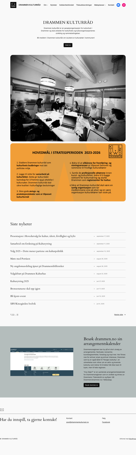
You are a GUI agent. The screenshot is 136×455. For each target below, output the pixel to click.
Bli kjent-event (18, 296)
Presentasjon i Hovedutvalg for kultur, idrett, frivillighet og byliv (43, 236)
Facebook (106, 422)
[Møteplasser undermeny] (105, 4)
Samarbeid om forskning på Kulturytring (31, 243)
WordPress (132, 439)
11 (17, 315)
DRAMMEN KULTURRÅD (30, 5)
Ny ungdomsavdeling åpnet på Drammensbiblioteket (37, 266)
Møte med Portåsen (20, 258)
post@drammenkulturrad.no (77, 422)
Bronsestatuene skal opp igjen (25, 288)
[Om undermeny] (47, 4)
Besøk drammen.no (91, 385)
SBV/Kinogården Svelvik (23, 303)
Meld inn (68, 45)
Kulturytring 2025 (19, 281)
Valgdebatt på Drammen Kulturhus (28, 273)
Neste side (120, 315)
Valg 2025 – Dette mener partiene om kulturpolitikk (36, 251)
